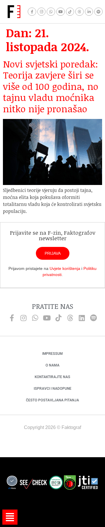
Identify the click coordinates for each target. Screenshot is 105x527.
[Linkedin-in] (89, 12)
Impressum (52, 354)
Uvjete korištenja (65, 268)
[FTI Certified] (88, 483)
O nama (53, 365)
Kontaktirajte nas (52, 377)
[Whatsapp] (51, 12)
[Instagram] (41, 12)
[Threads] (79, 12)
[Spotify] (98, 12)
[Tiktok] (70, 12)
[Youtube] (60, 12)
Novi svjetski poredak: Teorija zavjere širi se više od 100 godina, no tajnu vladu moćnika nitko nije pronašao (50, 86)
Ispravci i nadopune (52, 389)
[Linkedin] (81, 317)
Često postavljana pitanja (52, 400)
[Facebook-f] (32, 12)
